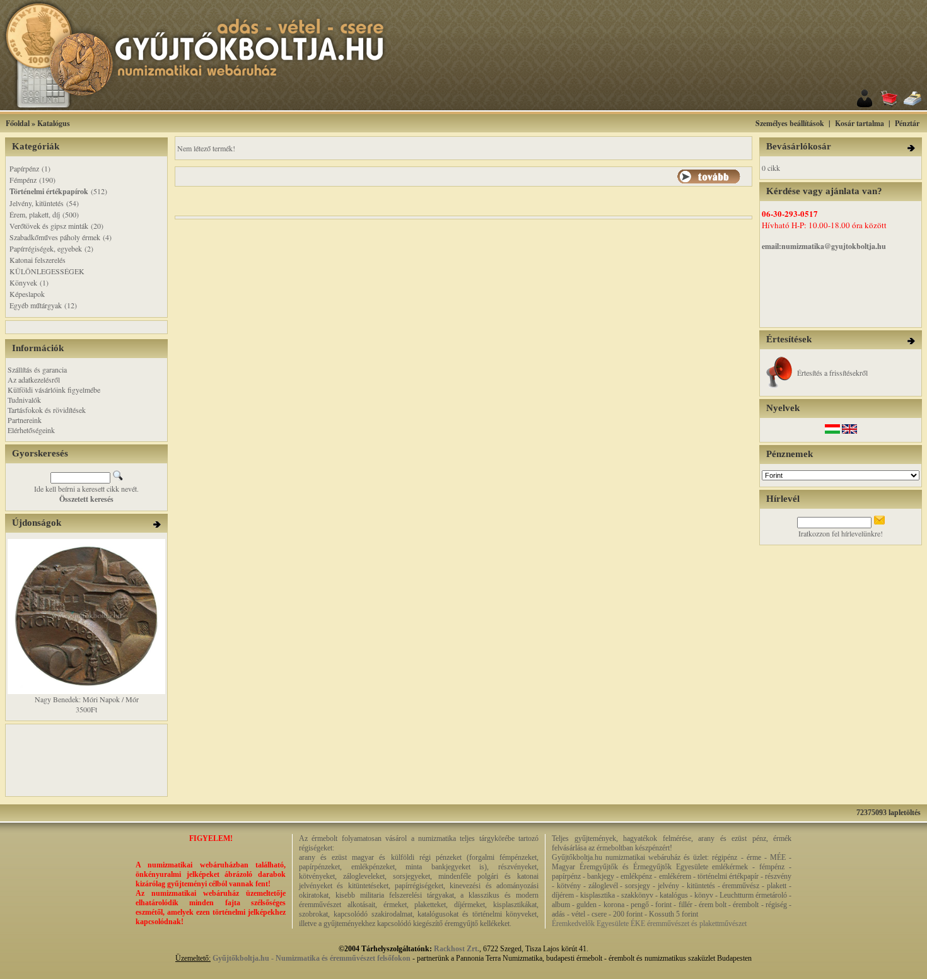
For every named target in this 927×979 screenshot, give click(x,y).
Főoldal (18, 123)
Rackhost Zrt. (456, 948)
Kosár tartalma (859, 123)
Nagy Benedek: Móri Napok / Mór (87, 699)
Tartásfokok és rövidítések (47, 410)
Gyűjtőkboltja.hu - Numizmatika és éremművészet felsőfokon (312, 958)
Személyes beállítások (789, 123)
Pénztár (907, 123)
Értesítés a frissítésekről (832, 373)
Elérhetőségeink (31, 430)
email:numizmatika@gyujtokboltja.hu (824, 246)
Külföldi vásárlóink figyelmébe (54, 390)
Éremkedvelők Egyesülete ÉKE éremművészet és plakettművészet (649, 923)
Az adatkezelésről (34, 379)
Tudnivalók (24, 400)
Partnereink (25, 420)
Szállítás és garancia (37, 369)
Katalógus (53, 123)
